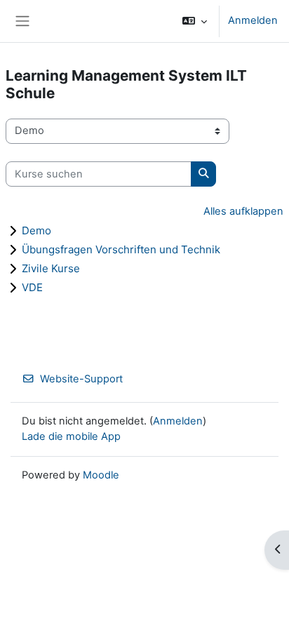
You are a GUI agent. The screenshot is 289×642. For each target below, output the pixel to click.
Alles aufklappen (243, 211)
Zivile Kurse (51, 268)
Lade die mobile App (71, 436)
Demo (36, 230)
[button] (194, 21)
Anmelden (253, 20)
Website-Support (81, 379)
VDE (32, 287)
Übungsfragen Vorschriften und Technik (121, 249)
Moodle (101, 475)
